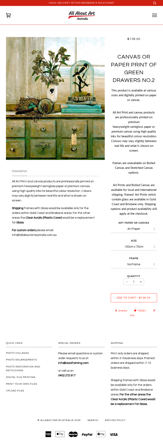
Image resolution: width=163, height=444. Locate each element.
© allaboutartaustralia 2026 (59, 420)
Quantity (133, 276)
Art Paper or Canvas (133, 223)
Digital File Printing (21, 377)
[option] (55, 98)
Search (92, 420)
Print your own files (21, 384)
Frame (133, 258)
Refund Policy (115, 420)
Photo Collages (17, 353)
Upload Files (15, 390)
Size (134, 240)
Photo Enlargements (21, 359)
